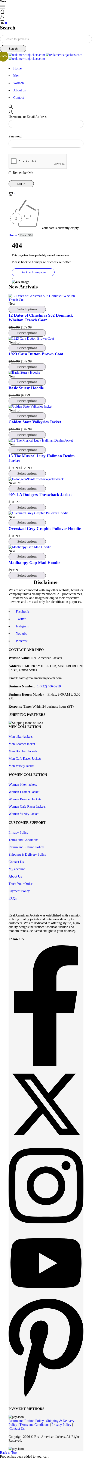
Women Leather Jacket (24, 792)
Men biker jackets (21, 736)
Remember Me (22, 172)
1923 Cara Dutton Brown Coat (36, 354)
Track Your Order (20, 884)
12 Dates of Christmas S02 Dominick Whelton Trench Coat (41, 317)
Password (15, 136)
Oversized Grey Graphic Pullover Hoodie (45, 528)
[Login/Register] (2, 18)
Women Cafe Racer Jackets (27, 806)
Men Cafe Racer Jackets (25, 758)
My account (17, 869)
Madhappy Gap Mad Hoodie (34, 562)
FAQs (13, 898)
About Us (15, 876)
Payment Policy (19, 891)
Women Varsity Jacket (24, 814)
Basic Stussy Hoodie (26, 388)
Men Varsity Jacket (21, 766)
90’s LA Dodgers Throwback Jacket (40, 494)
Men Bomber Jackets (23, 751)
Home (13, 235)
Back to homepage (33, 272)
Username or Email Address (27, 117)
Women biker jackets (23, 784)
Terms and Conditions (23, 840)
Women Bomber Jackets (25, 799)
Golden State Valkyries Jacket (35, 422)
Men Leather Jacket (22, 744)
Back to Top (8, 1452)
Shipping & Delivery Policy (27, 854)
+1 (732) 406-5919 (48, 686)
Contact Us (16, 862)
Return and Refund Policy (26, 847)
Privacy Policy (18, 832)
